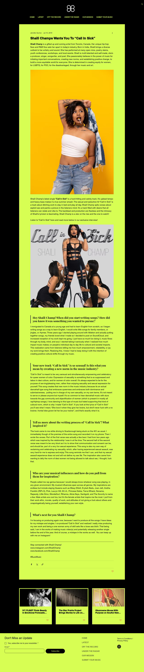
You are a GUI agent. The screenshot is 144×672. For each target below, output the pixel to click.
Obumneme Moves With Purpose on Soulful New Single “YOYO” (107, 611)
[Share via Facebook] (31, 564)
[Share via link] (42, 564)
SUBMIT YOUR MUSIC (90, 660)
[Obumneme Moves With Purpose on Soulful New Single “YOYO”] (108, 598)
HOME (84, 638)
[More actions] (112, 33)
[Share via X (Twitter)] (37, 564)
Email (7, 647)
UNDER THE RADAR (90, 651)
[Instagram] (119, 646)
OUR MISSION (88, 656)
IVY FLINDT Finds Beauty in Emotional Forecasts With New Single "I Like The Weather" (34, 611)
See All (122, 584)
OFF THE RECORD (90, 647)
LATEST (85, 642)
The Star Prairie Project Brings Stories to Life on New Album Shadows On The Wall (71, 611)
